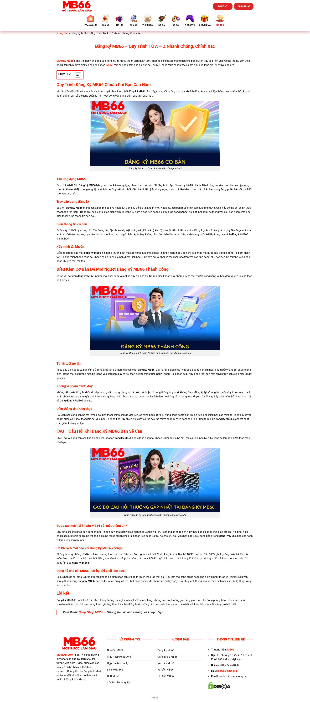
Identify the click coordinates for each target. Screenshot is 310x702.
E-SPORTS (190, 25)
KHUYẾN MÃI (205, 25)
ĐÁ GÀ (161, 25)
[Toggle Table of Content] (76, 75)
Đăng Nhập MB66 (90, 612)
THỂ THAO (147, 25)
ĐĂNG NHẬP (244, 6)
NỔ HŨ (119, 25)
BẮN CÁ (134, 25)
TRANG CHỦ (91, 25)
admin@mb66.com (228, 671)
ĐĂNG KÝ (223, 6)
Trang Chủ (62, 33)
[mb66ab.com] (77, 6)
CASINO (106, 25)
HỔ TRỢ (220, 25)
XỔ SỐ (176, 25)
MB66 (109, 65)
